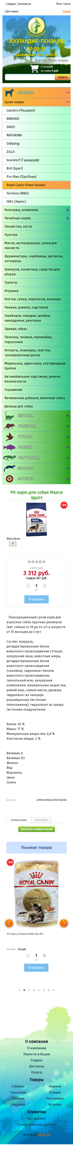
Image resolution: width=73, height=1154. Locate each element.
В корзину (36, 968)
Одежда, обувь (15, 329)
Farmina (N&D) (17, 193)
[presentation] (9, 923)
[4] (40, 561)
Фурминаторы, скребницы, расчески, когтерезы (33, 258)
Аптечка (25, 479)
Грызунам (27, 426)
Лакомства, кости (18, 226)
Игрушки (11, 291)
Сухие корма (14, 102)
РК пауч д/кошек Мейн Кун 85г (25, 933)
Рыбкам (25, 447)
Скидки (11, 4)
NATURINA (14, 135)
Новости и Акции (36, 1054)
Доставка (12, 11)
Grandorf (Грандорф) (22, 160)
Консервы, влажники (21, 210)
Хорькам (26, 468)
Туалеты (10, 282)
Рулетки (10, 235)
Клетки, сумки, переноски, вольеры (32, 299)
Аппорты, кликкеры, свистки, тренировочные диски (27, 352)
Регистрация (58, 60)
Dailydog (12, 143)
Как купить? (36, 1118)
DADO (10, 127)
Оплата (36, 1072)
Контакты (24, 4)
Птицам (25, 436)
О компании (36, 1048)
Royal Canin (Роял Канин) (25, 185)
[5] (43, 561)
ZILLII (10, 152)
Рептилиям (28, 458)
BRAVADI (12, 119)
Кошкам (25, 415)
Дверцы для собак (18, 406)
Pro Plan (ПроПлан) (21, 177)
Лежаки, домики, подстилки (26, 307)
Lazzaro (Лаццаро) (20, 110)
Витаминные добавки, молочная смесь (34, 398)
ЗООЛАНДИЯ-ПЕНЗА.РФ (37, 41)
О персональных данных (36, 1124)
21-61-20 (44, 1135)
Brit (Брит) (14, 168)
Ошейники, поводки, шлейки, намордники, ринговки (27, 318)
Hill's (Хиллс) (16, 201)
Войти (39, 60)
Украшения (13, 390)
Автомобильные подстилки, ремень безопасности (32, 379)
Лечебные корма (17, 218)
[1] (29, 561)
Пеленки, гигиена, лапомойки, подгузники (28, 339)
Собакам (26, 92)
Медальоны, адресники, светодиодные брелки (34, 365)
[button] (19, 990)
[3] (36, 561)
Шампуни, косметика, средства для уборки (32, 271)
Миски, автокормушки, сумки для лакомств (30, 245)
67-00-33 (37, 49)
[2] (32, 561)
